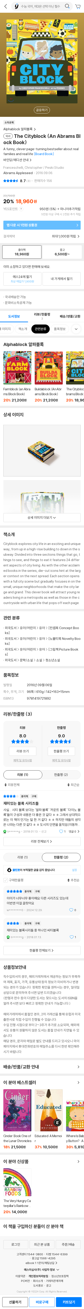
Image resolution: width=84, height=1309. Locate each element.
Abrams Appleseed (18, 173)
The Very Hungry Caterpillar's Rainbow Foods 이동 (17, 1191)
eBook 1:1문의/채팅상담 (40, 1263)
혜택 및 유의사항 (22, 760)
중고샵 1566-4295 (44, 1258)
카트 (78, 6)
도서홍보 (38, 1285)
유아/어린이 (28, 628)
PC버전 (25, 1281)
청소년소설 (52, 660)
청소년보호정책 (60, 1276)
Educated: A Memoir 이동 (49, 1119)
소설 (39, 660)
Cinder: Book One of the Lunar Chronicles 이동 (17, 1119)
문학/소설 (26, 660)
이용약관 (20, 1276)
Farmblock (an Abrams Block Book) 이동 (17, 376)
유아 (42, 628)
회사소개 (38, 1281)
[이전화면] (5, 6)
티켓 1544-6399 (57, 1254)
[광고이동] (67, 6)
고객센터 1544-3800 (30, 1254)
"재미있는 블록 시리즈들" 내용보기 (42, 814)
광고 (48, 1285)
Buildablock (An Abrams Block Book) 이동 (49, 377)
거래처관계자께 (54, 1281)
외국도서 (11, 628)
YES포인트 (10, 209)
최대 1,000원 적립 (64, 236)
